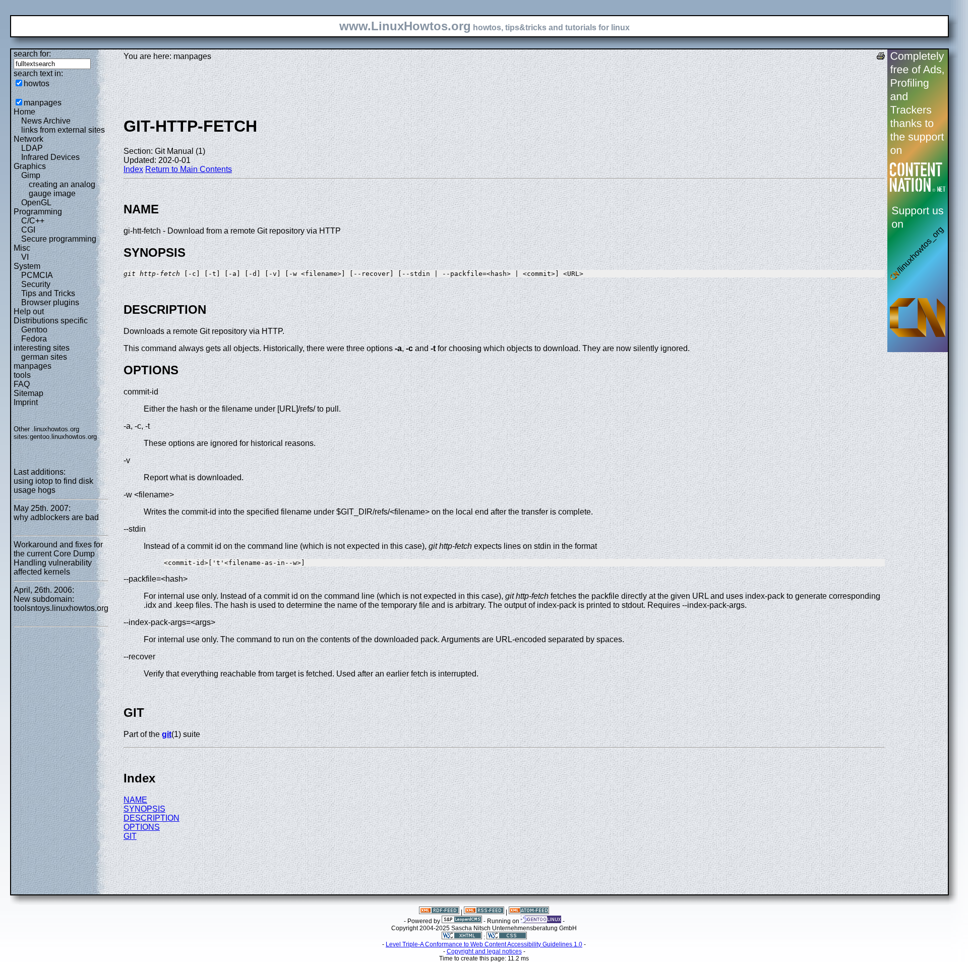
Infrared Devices (50, 157)
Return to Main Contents (188, 169)
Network (28, 139)
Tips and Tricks (48, 293)
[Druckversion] (881, 57)
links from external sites (63, 130)
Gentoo (34, 329)
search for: (32, 53)
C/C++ (32, 220)
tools (22, 375)
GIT (130, 836)
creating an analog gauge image (62, 189)
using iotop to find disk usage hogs (53, 485)
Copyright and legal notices (484, 951)
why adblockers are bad (56, 517)
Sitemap (28, 393)
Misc (22, 248)
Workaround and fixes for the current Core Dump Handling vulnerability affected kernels (58, 558)
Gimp (30, 175)
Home (24, 111)
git (166, 734)
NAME (135, 800)
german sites (44, 357)
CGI (28, 229)
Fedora (34, 338)
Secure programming (58, 239)
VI (25, 257)
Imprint (26, 402)
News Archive (46, 121)
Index (133, 169)
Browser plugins (50, 302)
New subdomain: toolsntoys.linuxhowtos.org (61, 603)
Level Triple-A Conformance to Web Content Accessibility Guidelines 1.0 (484, 944)
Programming (38, 211)
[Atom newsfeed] (529, 912)
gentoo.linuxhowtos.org (63, 436)
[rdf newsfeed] (439, 912)
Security (35, 284)
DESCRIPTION (151, 818)
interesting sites (42, 348)
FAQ (22, 384)
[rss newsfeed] (484, 912)
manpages (43, 102)
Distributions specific (51, 320)
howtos (36, 83)
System (27, 266)
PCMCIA (37, 275)
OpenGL (36, 202)
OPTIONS (142, 827)
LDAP (32, 148)
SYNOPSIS (144, 809)
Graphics (30, 166)
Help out (29, 311)
